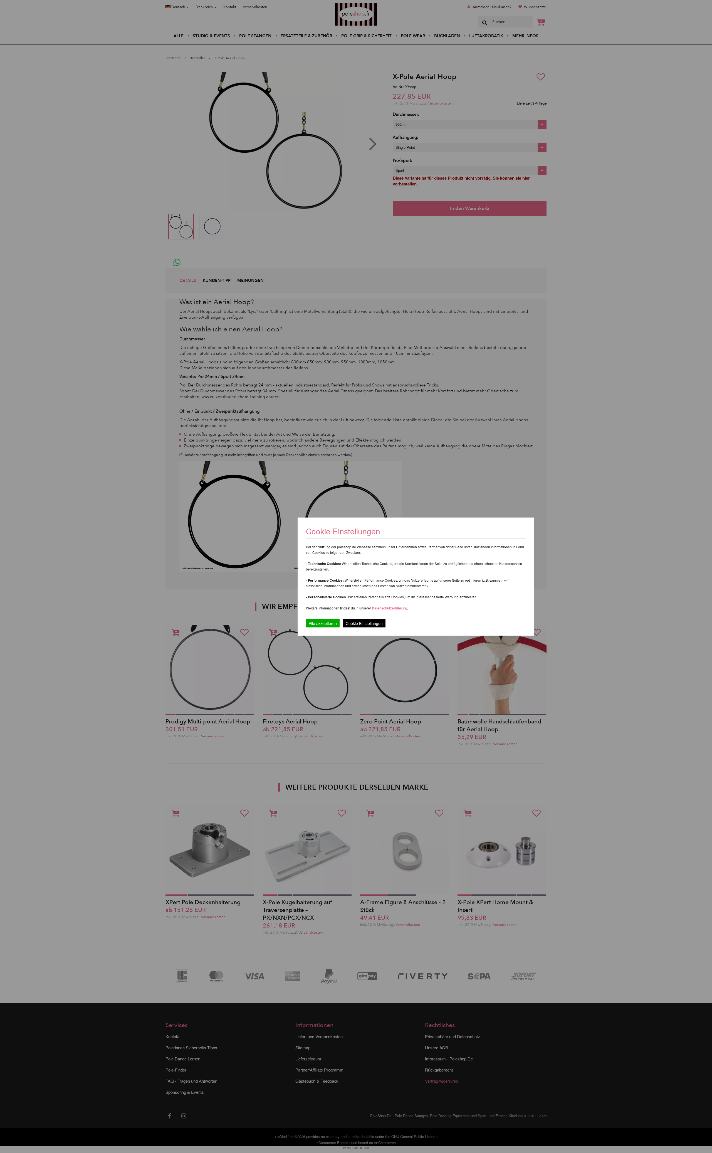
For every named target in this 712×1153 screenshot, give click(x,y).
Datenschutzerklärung (389, 607)
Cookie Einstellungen (364, 623)
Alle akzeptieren (323, 623)
